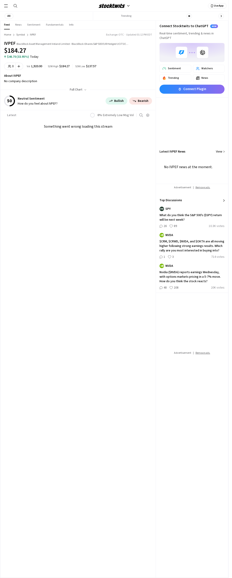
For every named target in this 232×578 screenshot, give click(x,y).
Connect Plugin (194, 89)
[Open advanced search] (141, 115)
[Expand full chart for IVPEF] (141, 47)
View (219, 151)
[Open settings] (147, 115)
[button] (9, 16)
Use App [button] (219, 6)
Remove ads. (203, 187)
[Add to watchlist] (19, 66)
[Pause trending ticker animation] (189, 16)
